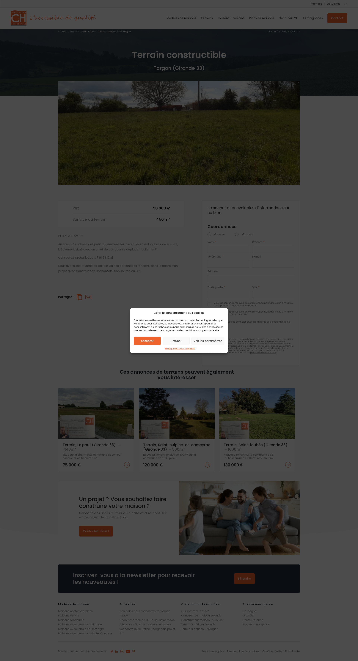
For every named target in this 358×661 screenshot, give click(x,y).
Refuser (176, 341)
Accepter (147, 341)
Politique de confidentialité (180, 348)
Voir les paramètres (208, 341)
